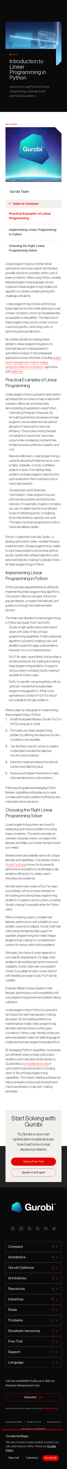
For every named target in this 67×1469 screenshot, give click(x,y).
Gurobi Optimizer (15, 864)
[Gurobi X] (38, 1229)
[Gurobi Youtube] (46, 1229)
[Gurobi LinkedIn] (13, 1229)
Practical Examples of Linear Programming (30, 216)
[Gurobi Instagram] (21, 1229)
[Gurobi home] (33, 1207)
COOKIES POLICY (54, 1422)
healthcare (17, 371)
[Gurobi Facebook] (29, 1229)
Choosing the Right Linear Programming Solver (27, 248)
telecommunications (31, 366)
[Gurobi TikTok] (54, 1229)
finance (34, 362)
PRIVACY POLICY (34, 1422)
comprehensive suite (35, 1063)
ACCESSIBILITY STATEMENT (33, 1429)
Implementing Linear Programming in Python (32, 232)
